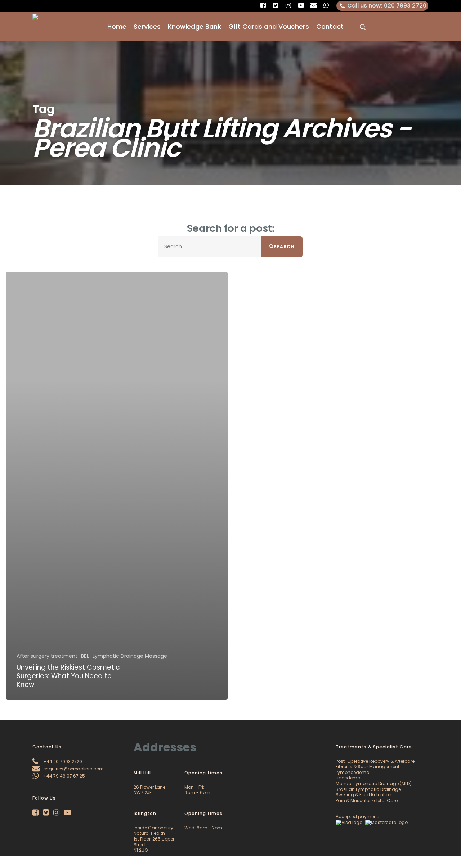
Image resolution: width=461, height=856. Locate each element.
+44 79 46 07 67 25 (63, 776)
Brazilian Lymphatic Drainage (368, 789)
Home (116, 27)
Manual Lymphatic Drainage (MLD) (374, 783)
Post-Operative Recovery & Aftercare (375, 761)
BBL (85, 656)
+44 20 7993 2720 (62, 761)
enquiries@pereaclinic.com (73, 769)
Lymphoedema (353, 772)
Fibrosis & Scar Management (367, 767)
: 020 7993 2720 (386, 5)
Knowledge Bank (194, 27)
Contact (330, 27)
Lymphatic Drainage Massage (130, 656)
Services (147, 27)
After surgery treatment (47, 656)
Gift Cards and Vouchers (268, 27)
